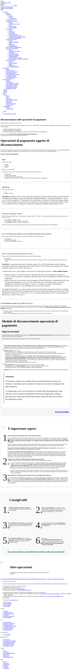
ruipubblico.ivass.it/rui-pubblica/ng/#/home (50, 593)
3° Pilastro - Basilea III (14, 66)
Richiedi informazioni (11, 103)
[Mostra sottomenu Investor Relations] (14, 60)
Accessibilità (6, 668)
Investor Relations (10, 60)
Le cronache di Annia (11, 75)
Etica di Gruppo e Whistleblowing (13, 47)
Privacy (5, 661)
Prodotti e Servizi (7, 79)
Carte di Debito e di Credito (12, 83)
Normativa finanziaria (11, 39)
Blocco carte (9, 102)
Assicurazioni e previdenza (12, 84)
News (10, 25)
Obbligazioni (12, 44)
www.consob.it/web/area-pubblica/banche (53, 596)
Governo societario (13, 34)
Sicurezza (5, 667)
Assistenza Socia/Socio (11, 77)
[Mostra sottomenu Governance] (12, 29)
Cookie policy (6, 664)
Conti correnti (9, 82)
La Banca (5, 12)
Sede (7, 97)
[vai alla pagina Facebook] (7, 602)
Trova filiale (9, 98)
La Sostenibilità (6, 106)
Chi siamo (8, 14)
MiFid (10, 43)
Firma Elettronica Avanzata (15, 57)
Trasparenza (11, 52)
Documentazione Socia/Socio (12, 74)
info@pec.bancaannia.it (25, 367)
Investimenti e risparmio (11, 87)
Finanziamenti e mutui (11, 88)
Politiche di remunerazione (15, 38)
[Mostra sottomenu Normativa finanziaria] (16, 39)
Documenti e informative (11, 48)
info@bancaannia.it (20, 588)
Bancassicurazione (13, 46)
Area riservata (4, 8)
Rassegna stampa (13, 26)
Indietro (8, 13)
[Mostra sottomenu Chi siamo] (11, 14)
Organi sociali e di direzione (15, 35)
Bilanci (10, 64)
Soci (4, 93)
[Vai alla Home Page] (7, 6)
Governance (9, 29)
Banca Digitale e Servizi (11, 85)
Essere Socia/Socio (10, 70)
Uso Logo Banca (13, 27)
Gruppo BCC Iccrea (10, 20)
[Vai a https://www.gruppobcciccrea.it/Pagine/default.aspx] (6, 2)
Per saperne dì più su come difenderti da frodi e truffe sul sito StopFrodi (36, 552)
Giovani (5, 91)
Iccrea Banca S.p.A (14, 600)
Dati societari (12, 33)
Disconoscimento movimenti (9, 113)
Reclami (17, 579)
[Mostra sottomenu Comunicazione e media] (17, 21)
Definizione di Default (14, 55)
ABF (33, 579)
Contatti (5, 94)
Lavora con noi (9, 105)
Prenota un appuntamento (12, 99)
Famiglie (5, 89)
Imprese (5, 92)
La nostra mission (13, 18)
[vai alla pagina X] (6, 606)
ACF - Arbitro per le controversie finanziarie (54, 579)
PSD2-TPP (5, 665)
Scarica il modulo (62, 412)
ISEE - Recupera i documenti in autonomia (18, 59)
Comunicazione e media (11, 21)
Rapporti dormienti (13, 56)
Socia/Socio (6, 68)
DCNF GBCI (12, 65)
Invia (2, 1)
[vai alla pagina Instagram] (7, 603)
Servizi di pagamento (13, 53)
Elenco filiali (9, 101)
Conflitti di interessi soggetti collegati (17, 36)
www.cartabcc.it (14, 313)
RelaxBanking (10, 8)
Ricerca (2, 4)
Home (4, 111)
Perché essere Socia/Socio (12, 71)
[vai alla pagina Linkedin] (7, 605)
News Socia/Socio (10, 78)
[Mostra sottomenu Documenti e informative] (17, 48)
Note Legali (6, 663)
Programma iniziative (11, 73)
